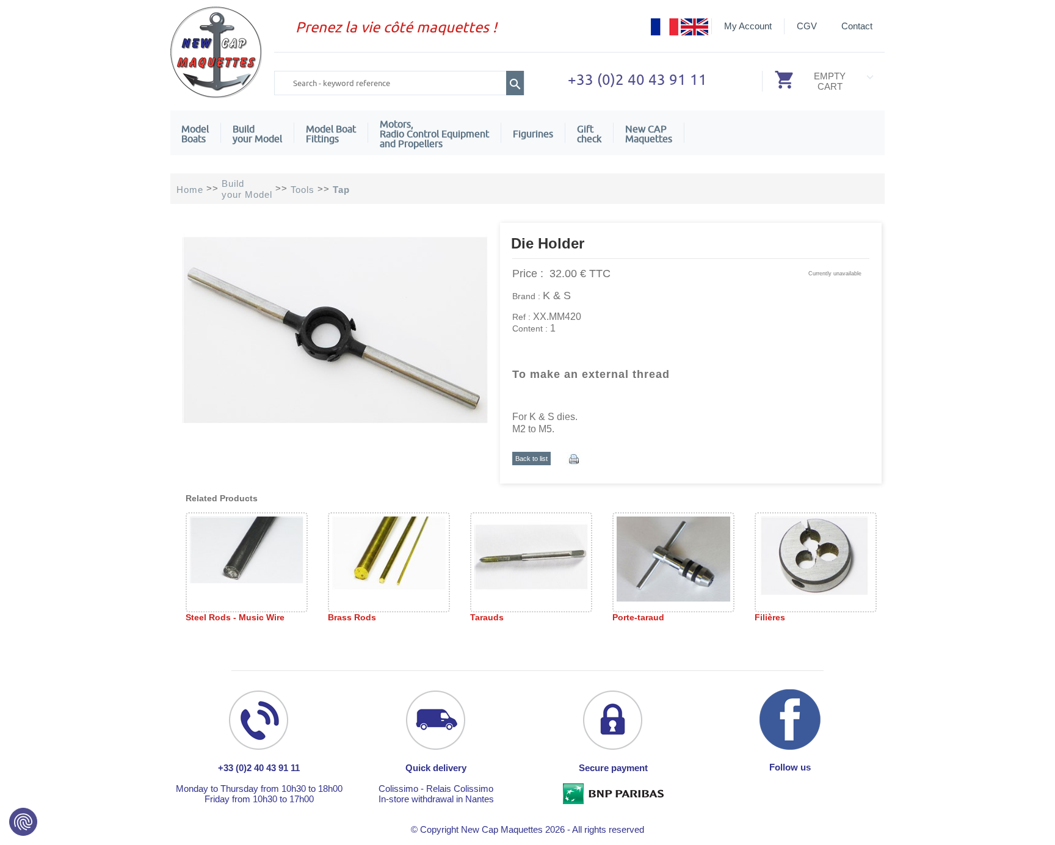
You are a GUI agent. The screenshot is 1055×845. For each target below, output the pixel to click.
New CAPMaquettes (648, 133)
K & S (557, 295)
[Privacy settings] (23, 822)
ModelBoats (195, 133)
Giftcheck (589, 133)
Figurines (533, 133)
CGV (807, 26)
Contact (856, 26)
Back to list (531, 458)
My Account (748, 26)
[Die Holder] (335, 432)
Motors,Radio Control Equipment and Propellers (434, 133)
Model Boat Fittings (331, 133)
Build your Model (257, 133)
